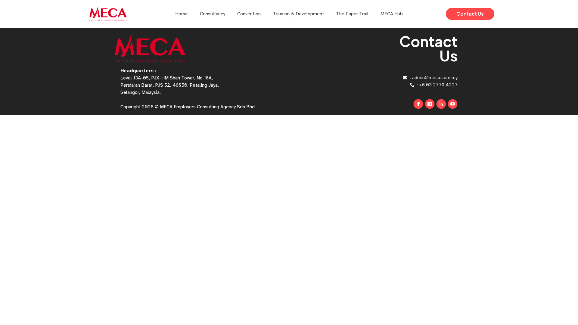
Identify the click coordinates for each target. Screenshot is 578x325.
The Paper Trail (352, 14)
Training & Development (298, 14)
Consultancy (212, 14)
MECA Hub (392, 14)
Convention (249, 14)
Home (181, 14)
